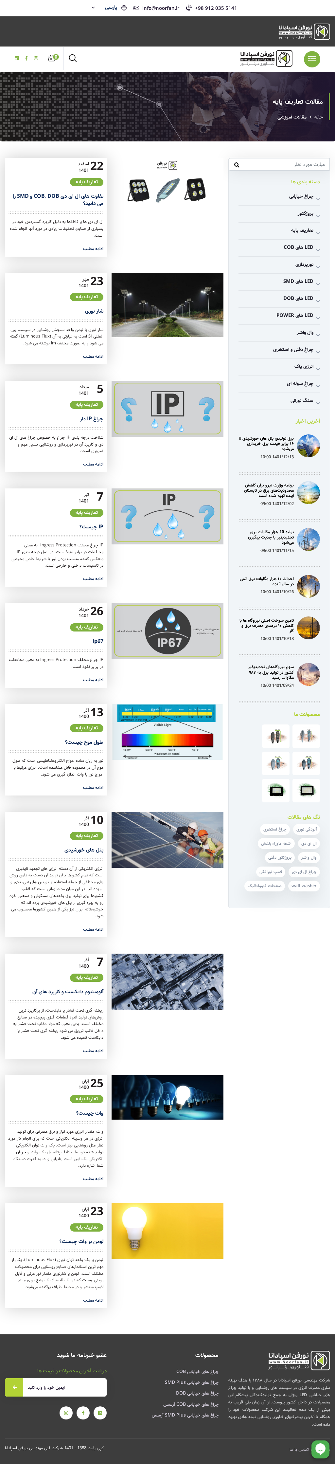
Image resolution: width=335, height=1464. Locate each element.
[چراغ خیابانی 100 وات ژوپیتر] (306, 763)
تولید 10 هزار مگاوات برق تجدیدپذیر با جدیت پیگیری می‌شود (271, 537)
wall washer (304, 886)
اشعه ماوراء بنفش (276, 843)
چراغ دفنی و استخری (279, 350)
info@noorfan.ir (160, 8)
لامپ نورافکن (270, 872)
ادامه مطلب (93, 249)
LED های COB (279, 247)
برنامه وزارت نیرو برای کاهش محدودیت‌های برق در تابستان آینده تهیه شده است (269, 491)
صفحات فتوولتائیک (265, 886)
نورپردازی (279, 264)
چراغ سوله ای (279, 384)
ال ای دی (309, 843)
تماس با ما (299, 1449)
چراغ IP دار (91, 419)
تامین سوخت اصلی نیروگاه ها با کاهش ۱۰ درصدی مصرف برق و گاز (266, 626)
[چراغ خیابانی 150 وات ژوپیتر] (276, 736)
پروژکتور (279, 213)
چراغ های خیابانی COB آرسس (191, 1404)
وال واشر (279, 333)
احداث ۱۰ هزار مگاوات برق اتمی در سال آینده (267, 582)
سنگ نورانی (279, 401)
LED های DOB (279, 298)
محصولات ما (307, 714)
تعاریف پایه (87, 182)
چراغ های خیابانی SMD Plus (192, 1382)
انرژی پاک (279, 367)
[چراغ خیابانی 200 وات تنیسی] (306, 736)
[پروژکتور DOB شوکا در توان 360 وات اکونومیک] (306, 790)
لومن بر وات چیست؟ (81, 1241)
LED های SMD (279, 281)
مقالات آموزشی (292, 117)
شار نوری (94, 311)
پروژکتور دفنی (279, 857)
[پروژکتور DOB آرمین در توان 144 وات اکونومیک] (276, 790)
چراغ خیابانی (279, 196)
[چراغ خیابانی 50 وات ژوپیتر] (276, 763)
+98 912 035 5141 (216, 8)
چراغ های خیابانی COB (197, 1371)
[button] (105, 7)
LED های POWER (279, 316)
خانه (318, 117)
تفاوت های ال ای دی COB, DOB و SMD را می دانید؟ (58, 200)
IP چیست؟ (91, 527)
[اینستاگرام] (36, 58)
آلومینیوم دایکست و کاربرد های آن (67, 992)
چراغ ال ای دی (304, 872)
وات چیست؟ (89, 1113)
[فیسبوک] (26, 58)
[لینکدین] (17, 58)
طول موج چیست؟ (84, 742)
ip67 (98, 641)
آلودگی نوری (306, 829)
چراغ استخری (275, 829)
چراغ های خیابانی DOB (197, 1393)
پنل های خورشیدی (83, 850)
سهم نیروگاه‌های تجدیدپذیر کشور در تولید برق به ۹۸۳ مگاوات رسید (271, 672)
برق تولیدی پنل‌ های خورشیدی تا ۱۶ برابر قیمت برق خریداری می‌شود (266, 444)
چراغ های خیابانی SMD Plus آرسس (185, 1415)
